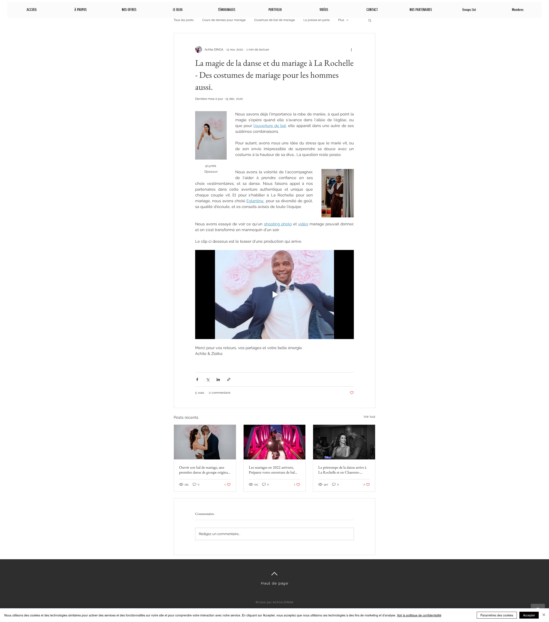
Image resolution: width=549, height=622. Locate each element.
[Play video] (274, 294)
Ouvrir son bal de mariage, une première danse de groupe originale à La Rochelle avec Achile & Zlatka (204, 470)
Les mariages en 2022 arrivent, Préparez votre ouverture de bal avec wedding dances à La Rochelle (274, 470)
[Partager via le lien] (229, 379)
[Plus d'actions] (351, 49)
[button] (370, 20)
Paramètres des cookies (496, 615)
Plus (341, 20)
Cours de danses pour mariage (224, 20)
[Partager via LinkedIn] (218, 379)
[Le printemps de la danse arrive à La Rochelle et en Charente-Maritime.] (344, 442)
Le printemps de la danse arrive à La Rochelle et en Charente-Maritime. (342, 470)
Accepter (529, 615)
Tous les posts (184, 20)
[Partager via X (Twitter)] (208, 379)
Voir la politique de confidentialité (419, 615)
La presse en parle (316, 20)
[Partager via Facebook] (197, 379)
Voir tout (369, 416)
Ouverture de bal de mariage (274, 20)
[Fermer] (543, 615)
